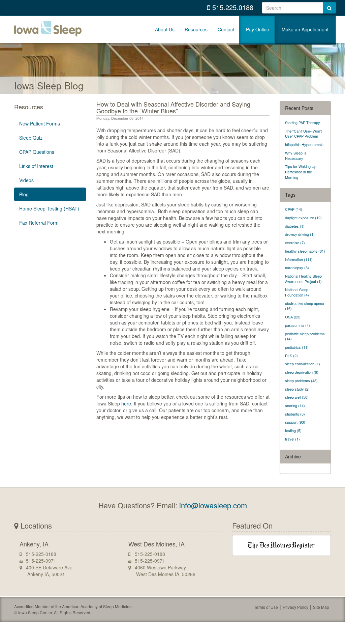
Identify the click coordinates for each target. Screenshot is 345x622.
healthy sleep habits (305, 251)
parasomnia (297, 325)
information (299, 259)
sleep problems (301, 380)
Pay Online (257, 29)
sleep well (297, 397)
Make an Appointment (305, 29)
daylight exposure (303, 217)
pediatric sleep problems (305, 336)
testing (293, 430)
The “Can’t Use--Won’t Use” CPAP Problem (303, 133)
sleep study (297, 389)
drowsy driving (300, 234)
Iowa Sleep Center (48, 29)
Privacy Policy (295, 607)
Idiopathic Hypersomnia (304, 144)
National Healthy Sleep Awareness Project (303, 278)
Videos (26, 180)
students (295, 414)
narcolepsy (297, 267)
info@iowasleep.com (213, 505)
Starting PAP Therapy (302, 122)
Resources (196, 29)
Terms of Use (266, 607)
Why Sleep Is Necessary (296, 155)
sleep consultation (302, 363)
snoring (295, 405)
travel (292, 439)
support (295, 422)
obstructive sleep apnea (304, 306)
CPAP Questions (36, 151)
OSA (293, 316)
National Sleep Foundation (297, 292)
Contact (226, 29)
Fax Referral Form (39, 222)
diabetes (295, 226)
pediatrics (297, 347)
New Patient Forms (39, 123)
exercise (295, 242)
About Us (165, 29)
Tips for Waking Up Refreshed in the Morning (300, 171)
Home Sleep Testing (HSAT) (49, 208)
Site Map (321, 607)
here (126, 403)
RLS (291, 355)
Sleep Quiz (30, 137)
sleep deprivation (301, 372)
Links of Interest (36, 166)
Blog (24, 194)
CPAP (293, 209)
